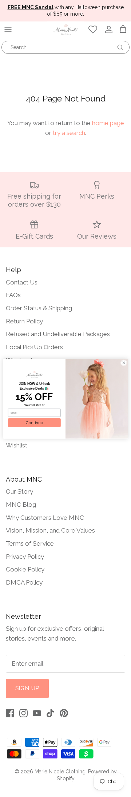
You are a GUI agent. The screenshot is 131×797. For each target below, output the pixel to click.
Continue (34, 422)
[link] (34, 374)
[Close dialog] (123, 362)
